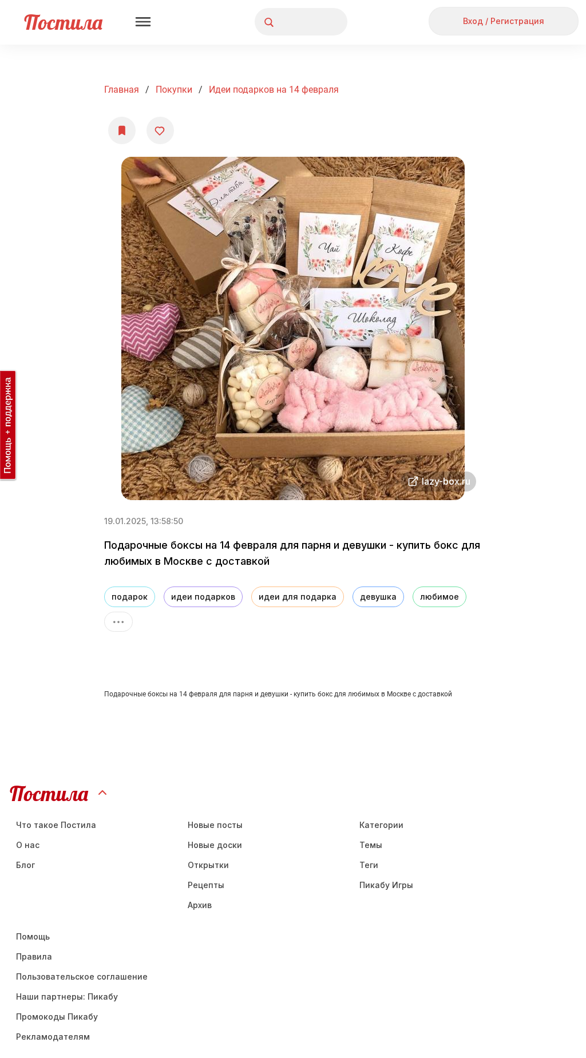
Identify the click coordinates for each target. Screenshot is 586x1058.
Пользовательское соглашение (82, 976)
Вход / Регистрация (503, 21)
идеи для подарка (297, 596)
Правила (34, 956)
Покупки (174, 89)
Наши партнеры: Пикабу (67, 996)
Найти (295, 22)
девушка (378, 596)
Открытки (208, 865)
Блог (25, 865)
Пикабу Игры (386, 885)
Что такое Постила (56, 825)
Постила (63, 22)
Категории (381, 825)
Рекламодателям (53, 1036)
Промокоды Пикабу (57, 1016)
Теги (368, 865)
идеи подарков (203, 596)
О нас (27, 845)
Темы (370, 845)
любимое (439, 596)
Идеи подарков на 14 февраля (274, 89)
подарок (130, 596)
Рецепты (206, 885)
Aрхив (200, 905)
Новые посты (215, 825)
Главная (121, 89)
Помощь (33, 936)
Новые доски (215, 845)
